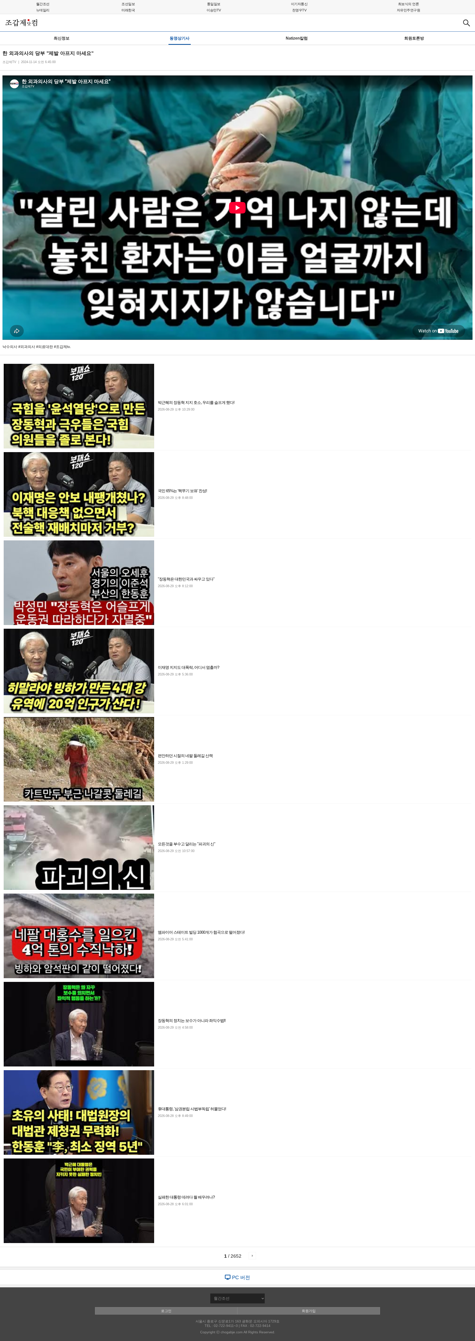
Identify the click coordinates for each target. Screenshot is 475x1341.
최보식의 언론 (408, 4)
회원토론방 (414, 38)
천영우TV (299, 10)
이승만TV (214, 10)
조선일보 (128, 4)
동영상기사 (180, 38)
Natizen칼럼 (297, 38)
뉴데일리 (42, 10)
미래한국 (128, 10)
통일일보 (213, 4)
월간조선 (42, 4)
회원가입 (309, 1311)
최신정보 (62, 38)
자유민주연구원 (408, 10)
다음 (252, 1255)
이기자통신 (299, 4)
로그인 (166, 1311)
